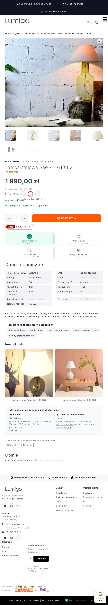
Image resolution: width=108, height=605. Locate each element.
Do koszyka (68, 218)
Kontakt (87, 506)
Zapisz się (41, 559)
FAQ (85, 501)
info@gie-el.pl (16, 427)
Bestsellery (62, 506)
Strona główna (15, 33)
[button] (99, 41)
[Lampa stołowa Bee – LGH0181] (38, 194)
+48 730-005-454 (65, 424)
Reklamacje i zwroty (93, 497)
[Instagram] (11, 505)
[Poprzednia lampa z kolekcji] (7, 375)
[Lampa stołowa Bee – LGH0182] (30, 194)
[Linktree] (18, 505)
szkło (31, 299)
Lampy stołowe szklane (86, 330)
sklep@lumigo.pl (64, 427)
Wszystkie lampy (64, 510)
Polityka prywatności (66, 497)
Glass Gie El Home (89, 277)
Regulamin (61, 493)
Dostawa (87, 493)
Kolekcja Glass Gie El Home (38, 161)
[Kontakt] (88, 22)
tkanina (40, 299)
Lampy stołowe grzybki (51, 33)
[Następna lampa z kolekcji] (101, 375)
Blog (4, 551)
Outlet (59, 501)
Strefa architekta (10, 555)
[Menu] (105, 19)
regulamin (43, 568)
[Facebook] (4, 505)
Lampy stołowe (30, 33)
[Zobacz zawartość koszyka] (96, 22)
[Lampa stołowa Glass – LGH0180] (23, 194)
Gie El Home (12, 161)
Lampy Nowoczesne (58, 330)
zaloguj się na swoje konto (52, 460)
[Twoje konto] (92, 22)
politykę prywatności (38, 571)
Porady (5, 547)
